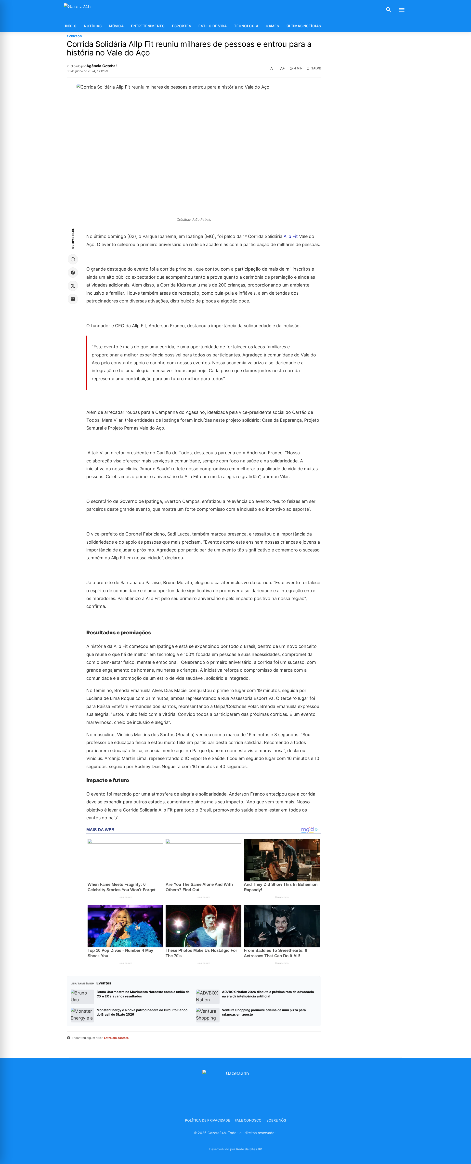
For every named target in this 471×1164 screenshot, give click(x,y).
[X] (73, 286)
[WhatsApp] (73, 259)
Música (116, 26)
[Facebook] (73, 272)
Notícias (93, 26)
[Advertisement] (371, 106)
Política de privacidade (207, 1120)
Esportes (181, 26)
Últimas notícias (304, 26)
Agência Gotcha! (101, 66)
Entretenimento (148, 26)
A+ (282, 68)
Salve (316, 68)
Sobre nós (276, 1120)
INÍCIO (71, 26)
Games (272, 26)
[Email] (73, 299)
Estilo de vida (212, 26)
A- (272, 68)
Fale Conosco (248, 1120)
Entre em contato (116, 1038)
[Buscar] (388, 9)
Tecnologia (246, 26)
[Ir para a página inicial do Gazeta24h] (94, 10)
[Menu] (401, 9)
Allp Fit (291, 236)
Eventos (74, 36)
